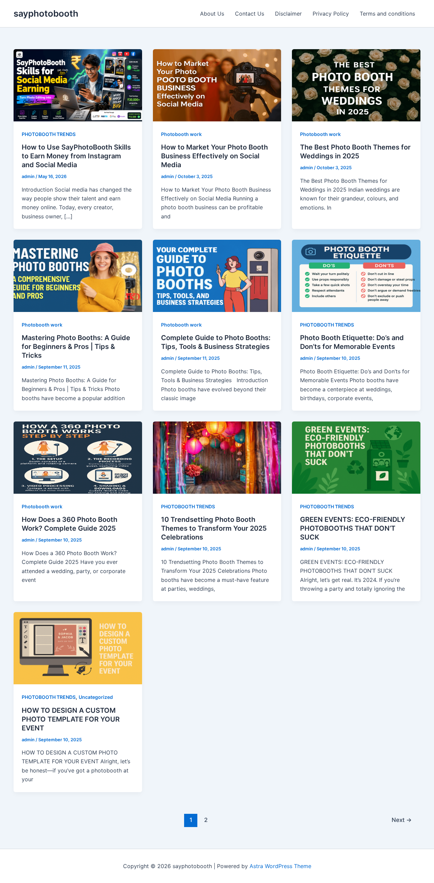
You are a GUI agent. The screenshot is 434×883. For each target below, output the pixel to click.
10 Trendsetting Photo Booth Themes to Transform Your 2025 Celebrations (214, 528)
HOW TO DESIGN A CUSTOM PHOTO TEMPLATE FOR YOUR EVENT (71, 719)
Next (402, 819)
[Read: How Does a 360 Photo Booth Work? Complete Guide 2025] (78, 457)
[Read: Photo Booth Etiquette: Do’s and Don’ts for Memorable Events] (356, 275)
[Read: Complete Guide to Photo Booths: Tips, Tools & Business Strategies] (217, 275)
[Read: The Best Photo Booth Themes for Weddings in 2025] (356, 84)
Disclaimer (288, 13)
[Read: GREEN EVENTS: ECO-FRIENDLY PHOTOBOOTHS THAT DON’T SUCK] (356, 457)
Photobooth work (181, 134)
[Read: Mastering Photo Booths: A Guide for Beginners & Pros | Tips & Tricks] (78, 275)
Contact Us (249, 13)
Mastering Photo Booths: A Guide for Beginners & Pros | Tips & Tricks (76, 346)
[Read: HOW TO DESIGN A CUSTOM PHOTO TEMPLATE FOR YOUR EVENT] (78, 647)
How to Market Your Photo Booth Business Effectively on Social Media (214, 156)
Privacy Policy (331, 13)
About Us (212, 13)
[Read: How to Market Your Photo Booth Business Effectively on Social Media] (217, 84)
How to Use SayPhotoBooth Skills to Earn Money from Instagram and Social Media (76, 156)
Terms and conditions (387, 13)
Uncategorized (96, 697)
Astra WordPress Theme (280, 866)
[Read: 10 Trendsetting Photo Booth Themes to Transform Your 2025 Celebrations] (217, 457)
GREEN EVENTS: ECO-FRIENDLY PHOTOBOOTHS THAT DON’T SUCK (352, 528)
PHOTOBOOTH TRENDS (49, 134)
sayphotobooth (46, 13)
